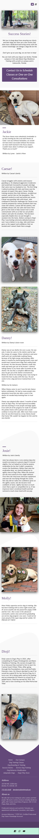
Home (10, 760)
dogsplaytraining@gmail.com (22, 790)
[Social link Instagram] (19, 831)
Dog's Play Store (24, 773)
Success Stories (7, 768)
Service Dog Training (23, 768)
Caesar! (7, 169)
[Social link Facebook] (15, 831)
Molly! (6, 598)
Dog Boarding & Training (16, 765)
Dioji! (6, 651)
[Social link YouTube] (24, 831)
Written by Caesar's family (11, 173)
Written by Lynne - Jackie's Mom (14, 153)
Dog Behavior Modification (16, 770)
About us (6, 794)
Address (5, 780)
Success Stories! (19, 34)
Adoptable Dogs (9, 773)
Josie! (6, 451)
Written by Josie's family (11, 455)
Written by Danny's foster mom (13, 343)
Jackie (7, 132)
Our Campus (20, 760)
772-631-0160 (6, 790)
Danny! (7, 338)
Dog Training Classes (16, 762)
